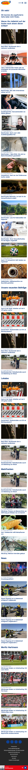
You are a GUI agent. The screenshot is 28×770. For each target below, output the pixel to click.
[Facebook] (7, 741)
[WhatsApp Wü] (20, 741)
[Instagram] (12, 741)
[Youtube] (16, 741)
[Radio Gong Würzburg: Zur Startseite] (6, 3)
